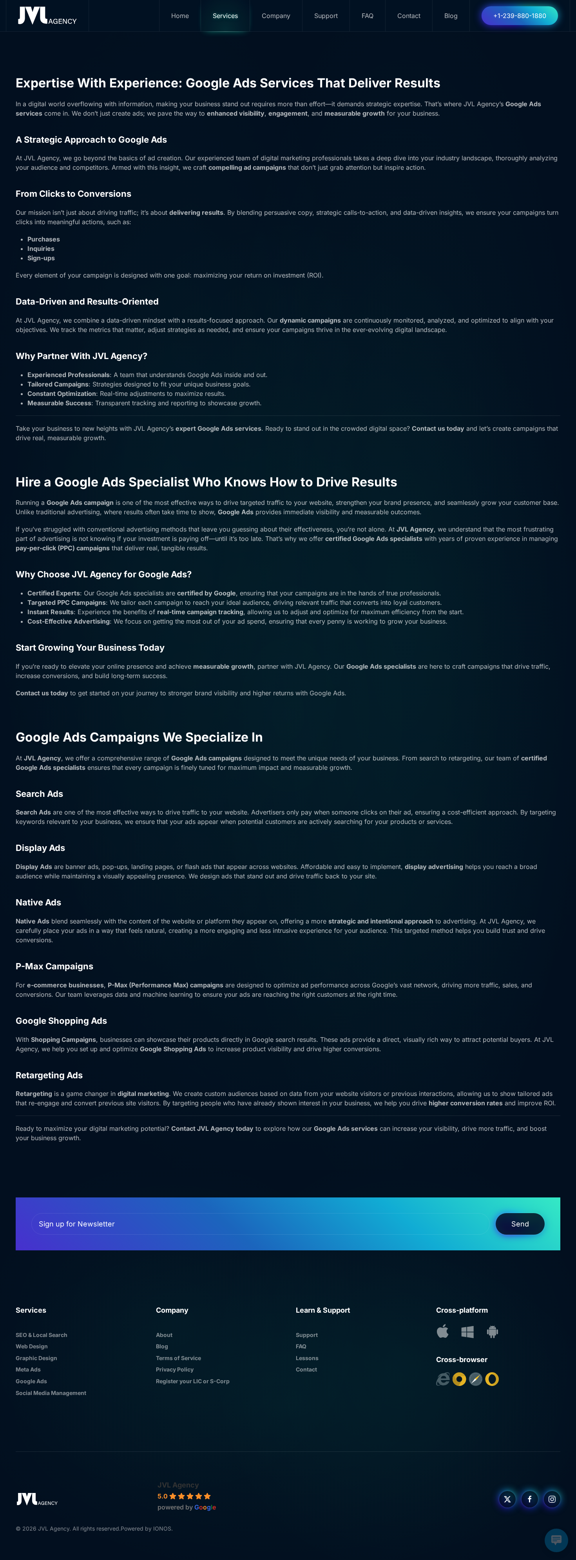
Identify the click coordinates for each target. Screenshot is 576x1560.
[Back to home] (47, 15)
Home (180, 16)
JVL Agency (178, 1485)
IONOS (162, 1528)
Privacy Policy (175, 1369)
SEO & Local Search (41, 1334)
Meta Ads (28, 1369)
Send (520, 1224)
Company (276, 16)
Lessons (307, 1358)
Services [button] (225, 16)
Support (307, 1334)
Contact (408, 16)
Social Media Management (51, 1392)
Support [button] (326, 16)
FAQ (367, 16)
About (164, 1334)
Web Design (32, 1346)
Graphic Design (36, 1358)
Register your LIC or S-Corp (193, 1381)
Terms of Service (178, 1358)
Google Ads (31, 1381)
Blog (451, 16)
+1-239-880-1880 (519, 16)
